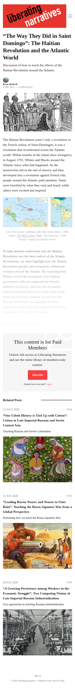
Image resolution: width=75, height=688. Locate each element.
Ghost (54, 680)
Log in (49, 384)
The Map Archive (26, 235)
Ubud (61, 680)
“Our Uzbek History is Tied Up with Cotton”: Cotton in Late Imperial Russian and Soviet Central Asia (35, 420)
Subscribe (37, 375)
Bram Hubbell (10, 84)
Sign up (37, 675)
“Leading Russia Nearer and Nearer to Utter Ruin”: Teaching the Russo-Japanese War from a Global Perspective (37, 507)
